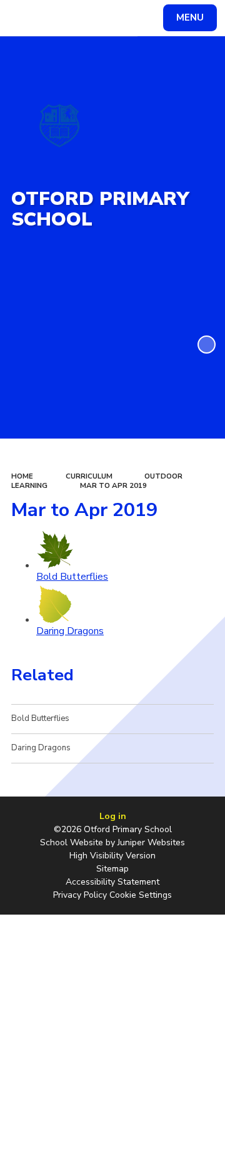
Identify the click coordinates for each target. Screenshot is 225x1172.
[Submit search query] (152, 16)
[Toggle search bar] (23, 18)
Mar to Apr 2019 (113, 485)
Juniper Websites (151, 842)
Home (22, 476)
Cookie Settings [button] (140, 895)
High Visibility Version (112, 856)
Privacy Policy (80, 895)
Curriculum (89, 476)
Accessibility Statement (112, 882)
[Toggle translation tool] (55, 18)
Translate (103, 20)
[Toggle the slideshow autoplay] (207, 344)
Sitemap (112, 869)
